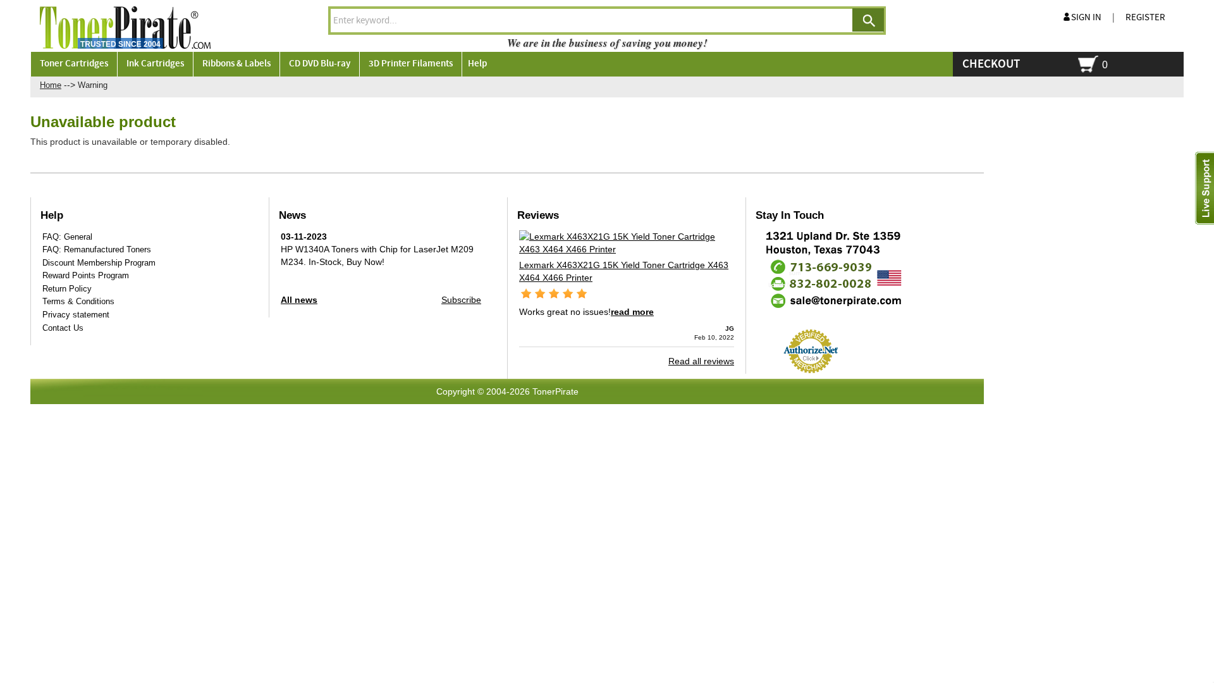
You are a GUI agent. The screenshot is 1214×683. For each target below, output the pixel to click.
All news (299, 300)
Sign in (1086, 17)
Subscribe (461, 300)
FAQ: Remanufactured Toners (96, 249)
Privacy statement (75, 314)
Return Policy (67, 288)
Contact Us (62, 328)
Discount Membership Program (99, 263)
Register (1145, 17)
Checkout (991, 64)
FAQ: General (67, 237)
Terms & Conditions (78, 301)
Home (50, 85)
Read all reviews (701, 361)
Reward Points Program (85, 275)
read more (632, 312)
